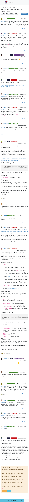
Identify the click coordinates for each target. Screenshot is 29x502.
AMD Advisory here (12, 288)
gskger (5, 400)
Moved (4, 11)
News (9, 11)
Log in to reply (24, 13)
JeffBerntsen (6, 68)
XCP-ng (11, 2)
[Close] (26, 468)
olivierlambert (6, 54)
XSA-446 (9, 276)
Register (4, 490)
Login (9, 490)
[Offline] (2, 33)
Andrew (5, 18)
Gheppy (5, 203)
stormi (5, 33)
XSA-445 (9, 266)
